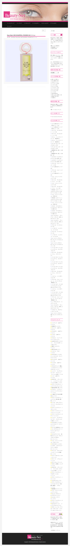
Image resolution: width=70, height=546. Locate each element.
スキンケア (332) (55, 86)
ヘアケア (20, 23)
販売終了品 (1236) (55, 96)
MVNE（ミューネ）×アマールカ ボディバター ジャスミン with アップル (57, 509)
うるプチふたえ (55, 480)
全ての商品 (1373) (55, 80)
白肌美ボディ (54, 326)
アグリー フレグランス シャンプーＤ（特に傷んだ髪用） (56, 399)
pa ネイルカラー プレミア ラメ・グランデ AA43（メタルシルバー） (57, 217)
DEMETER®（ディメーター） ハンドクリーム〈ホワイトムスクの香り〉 (56, 381)
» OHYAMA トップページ (55, 530)
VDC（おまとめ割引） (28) (57, 94)
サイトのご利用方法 (55, 45)
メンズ (9, 26)
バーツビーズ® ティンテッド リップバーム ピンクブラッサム (57, 249)
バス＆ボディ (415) (55, 87)
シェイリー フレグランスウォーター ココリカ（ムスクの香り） (56, 419)
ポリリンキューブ (55, 462)
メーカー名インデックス (56, 109)
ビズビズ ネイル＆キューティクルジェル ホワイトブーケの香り (56, 207)
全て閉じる (56, 79)
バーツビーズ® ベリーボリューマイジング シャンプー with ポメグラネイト (57, 285)
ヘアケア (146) (54, 85)
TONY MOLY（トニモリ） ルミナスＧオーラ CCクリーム (57, 424)
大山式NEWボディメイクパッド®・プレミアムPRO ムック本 (57, 343)
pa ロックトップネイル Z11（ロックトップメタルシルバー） (57, 239)
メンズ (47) (54, 92)
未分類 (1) (54, 97)
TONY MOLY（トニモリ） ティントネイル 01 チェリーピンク (57, 356)
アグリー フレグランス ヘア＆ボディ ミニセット (56, 474)
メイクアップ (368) (55, 83)
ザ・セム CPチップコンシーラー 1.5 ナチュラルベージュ (57, 404)
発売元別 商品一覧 (55, 387)
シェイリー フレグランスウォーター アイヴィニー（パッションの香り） (56, 373)
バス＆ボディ (36, 23)
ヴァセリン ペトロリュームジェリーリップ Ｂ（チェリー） (56, 391)
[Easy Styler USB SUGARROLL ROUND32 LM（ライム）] (26, 61)
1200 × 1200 (10, 37)
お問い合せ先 (54, 48)
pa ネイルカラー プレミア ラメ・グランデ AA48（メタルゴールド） (57, 306)
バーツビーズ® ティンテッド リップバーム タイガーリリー (57, 258)
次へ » (44, 30)
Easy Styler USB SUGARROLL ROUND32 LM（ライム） (26, 37)
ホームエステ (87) (55, 89)
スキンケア (27, 23)
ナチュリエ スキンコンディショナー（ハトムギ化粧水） (56, 452)
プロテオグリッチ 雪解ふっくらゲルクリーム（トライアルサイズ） (56, 368)
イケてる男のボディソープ (57, 166)
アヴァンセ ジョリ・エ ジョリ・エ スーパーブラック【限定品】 (57, 281)
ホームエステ (45, 23)
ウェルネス (53, 23)
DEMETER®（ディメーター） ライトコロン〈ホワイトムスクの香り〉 (56, 469)
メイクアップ (11, 23)
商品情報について (55, 47)
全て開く (52, 79)
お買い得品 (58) (55, 93)
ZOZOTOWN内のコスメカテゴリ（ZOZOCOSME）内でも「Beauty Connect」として (57, 63)
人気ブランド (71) (55, 82)
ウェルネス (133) (55, 90)
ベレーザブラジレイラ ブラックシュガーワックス (56, 431)
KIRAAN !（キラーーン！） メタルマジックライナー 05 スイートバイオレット (57, 191)
